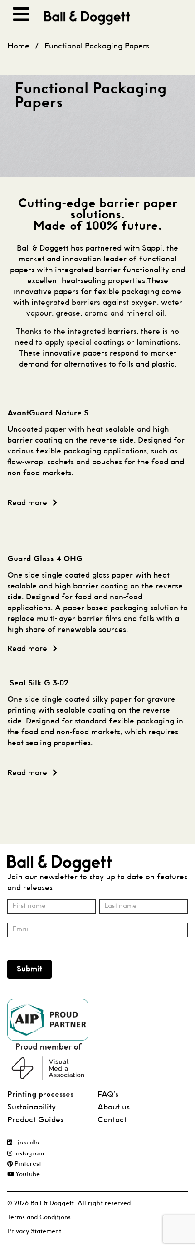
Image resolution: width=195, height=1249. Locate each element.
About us (114, 1107)
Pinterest (27, 1164)
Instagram (28, 1154)
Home (18, 46)
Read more (27, 503)
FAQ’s (108, 1095)
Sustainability (31, 1107)
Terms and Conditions (39, 1217)
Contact (112, 1120)
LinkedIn (25, 1143)
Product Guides (35, 1120)
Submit (29, 969)
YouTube (27, 1174)
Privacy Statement (34, 1232)
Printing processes (40, 1095)
